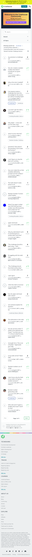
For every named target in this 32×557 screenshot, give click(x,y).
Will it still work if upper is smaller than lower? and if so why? (15, 406)
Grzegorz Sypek (12, 238)
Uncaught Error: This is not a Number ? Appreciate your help (15, 344)
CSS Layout (4, 486)
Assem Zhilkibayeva (13, 371)
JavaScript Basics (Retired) (10, 47)
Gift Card (3, 508)
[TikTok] (22, 551)
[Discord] (25, 551)
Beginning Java (5, 470)
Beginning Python (5, 465)
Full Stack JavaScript (6, 447)
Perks (2, 519)
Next (26, 418)
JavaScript (18, 45)
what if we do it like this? (15, 133)
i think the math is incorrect (15, 285)
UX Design (3, 454)
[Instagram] (19, 551)
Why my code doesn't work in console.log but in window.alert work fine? (16, 233)
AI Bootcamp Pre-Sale (11, 1)
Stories (3, 503)
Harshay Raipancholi (13, 198)
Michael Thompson (13, 279)
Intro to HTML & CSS (6, 481)
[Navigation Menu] (30, 6)
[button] (3, 2)
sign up (16, 427)
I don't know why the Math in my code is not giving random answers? (15, 379)
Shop (2, 521)
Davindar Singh (12, 213)
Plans (2, 514)
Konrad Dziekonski (12, 62)
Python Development (6, 449)
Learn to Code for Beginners (8, 463)
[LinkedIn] (16, 551)
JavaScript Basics (5, 479)
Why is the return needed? (15, 82)
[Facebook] (13, 551)
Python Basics (4, 484)
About (2, 496)
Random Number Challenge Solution (12, 51)
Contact (3, 506)
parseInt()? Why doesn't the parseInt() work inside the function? (15, 148)
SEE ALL (3, 457)
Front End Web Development (8, 444)
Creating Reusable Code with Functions (13, 49)
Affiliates (3, 517)
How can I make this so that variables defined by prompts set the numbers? (16, 171)
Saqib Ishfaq (11, 337)
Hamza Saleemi (12, 411)
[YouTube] (10, 551)
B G (22, 269)
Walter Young (11, 76)
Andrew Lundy (11, 187)
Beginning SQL (5, 468)
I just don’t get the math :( (15, 110)
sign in (11, 427)
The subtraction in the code (16, 319)
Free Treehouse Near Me (7, 524)
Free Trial (24, 6)
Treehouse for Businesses (7, 528)
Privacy (14, 554)
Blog (2, 499)
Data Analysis (4, 451)
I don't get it (11, 275)
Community (4, 501)
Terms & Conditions (6, 554)
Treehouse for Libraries (7, 526)
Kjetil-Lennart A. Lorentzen (15, 260)
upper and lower (12, 223)
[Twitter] (7, 551)
